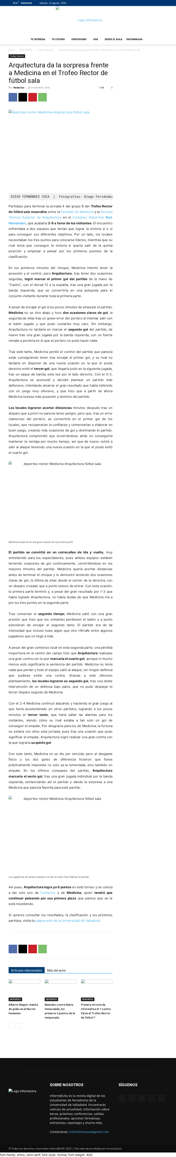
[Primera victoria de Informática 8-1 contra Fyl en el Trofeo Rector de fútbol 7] (96, 990)
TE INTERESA (38, 39)
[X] (157, 3)
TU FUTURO (58, 39)
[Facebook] (136, 3)
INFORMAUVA (134, 39)
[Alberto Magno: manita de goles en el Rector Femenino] (24, 990)
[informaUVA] (88, 20)
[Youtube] (164, 3)
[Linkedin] (150, 3)
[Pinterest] (32, 97)
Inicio (12, 50)
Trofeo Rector (45, 50)
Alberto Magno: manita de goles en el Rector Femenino (23, 1009)
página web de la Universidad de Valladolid (67, 921)
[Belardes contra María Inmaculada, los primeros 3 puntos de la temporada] (60, 990)
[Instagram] (143, 3)
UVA (95, 39)
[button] (162, 39)
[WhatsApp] (42, 97)
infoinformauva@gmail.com (89, 1132)
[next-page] (18, 1026)
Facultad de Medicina (77, 212)
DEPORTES (26, 50)
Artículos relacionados (26, 970)
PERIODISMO (78, 39)
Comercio (48, 893)
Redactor (19, 87)
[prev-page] (11, 1026)
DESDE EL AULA (113, 39)
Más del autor (56, 970)
